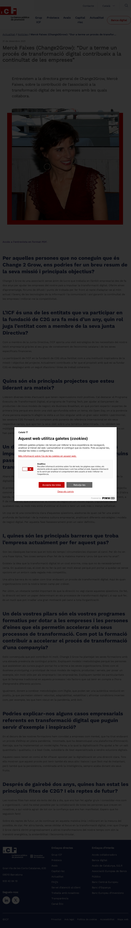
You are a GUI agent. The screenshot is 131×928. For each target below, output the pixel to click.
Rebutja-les (79, 485)
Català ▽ (23, 432)
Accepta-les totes (51, 485)
